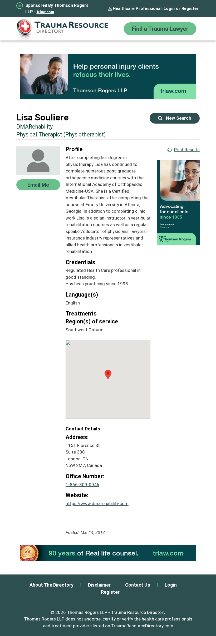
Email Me (38, 185)
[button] (108, 374)
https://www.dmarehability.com (97, 503)
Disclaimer (99, 585)
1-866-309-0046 (82, 484)
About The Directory (51, 585)
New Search (178, 118)
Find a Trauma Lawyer (160, 29)
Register (190, 8)
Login (169, 8)
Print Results (187, 149)
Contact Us (137, 585)
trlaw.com (45, 12)
